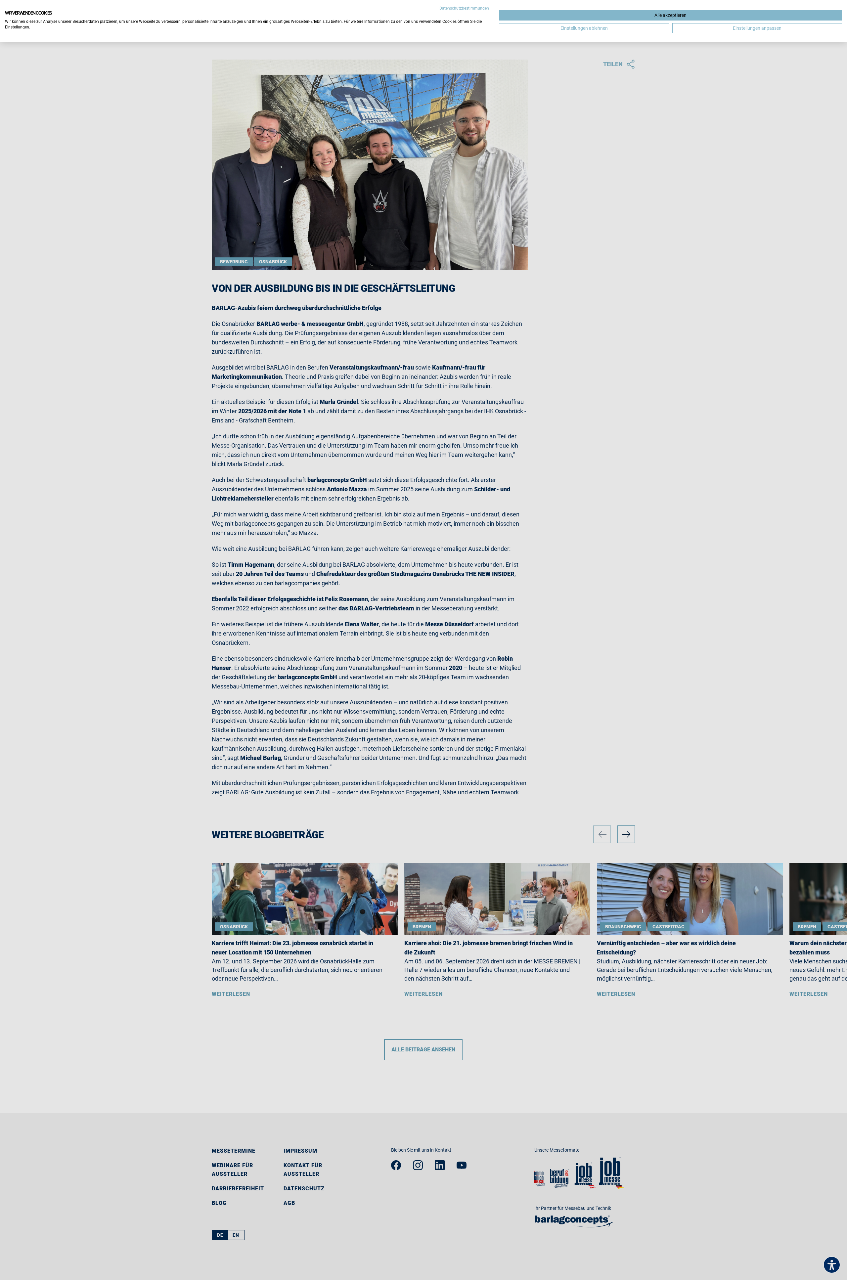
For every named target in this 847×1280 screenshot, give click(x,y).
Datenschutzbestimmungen (464, 8)
